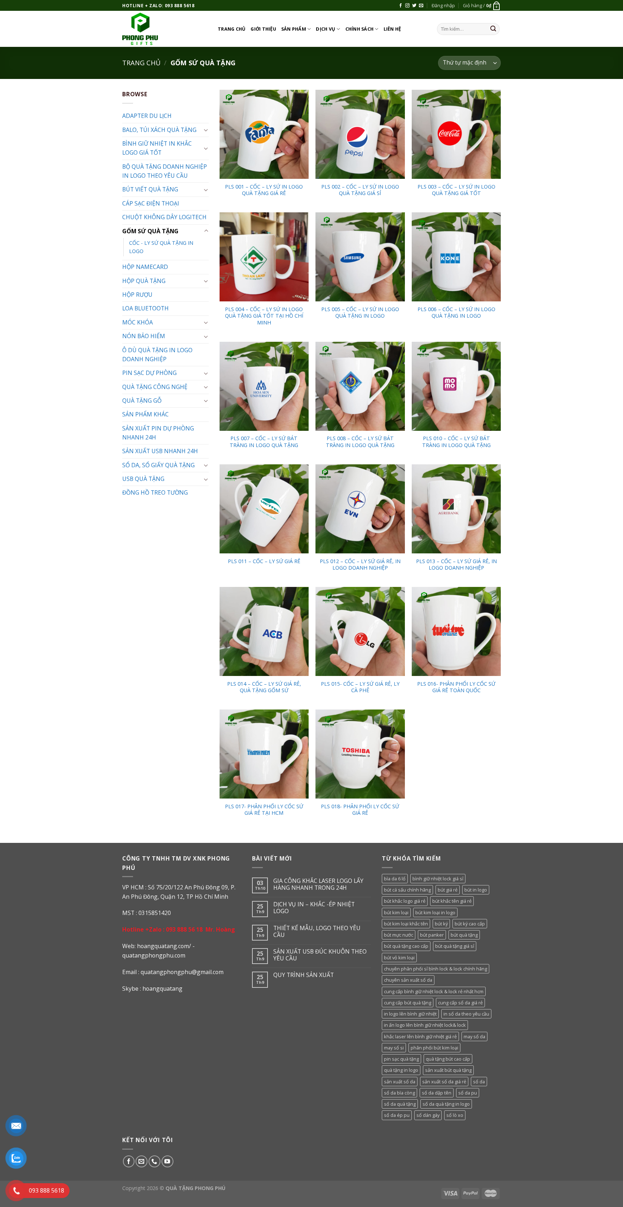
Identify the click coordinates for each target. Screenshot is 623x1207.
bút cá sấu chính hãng (407, 890)
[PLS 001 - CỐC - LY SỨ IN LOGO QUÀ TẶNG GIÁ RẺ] (264, 134)
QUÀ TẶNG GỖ (142, 400)
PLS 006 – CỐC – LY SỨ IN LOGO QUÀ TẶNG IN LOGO (456, 312)
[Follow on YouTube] (167, 1161)
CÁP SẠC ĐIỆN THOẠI (150, 203)
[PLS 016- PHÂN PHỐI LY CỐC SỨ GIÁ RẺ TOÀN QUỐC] (456, 631)
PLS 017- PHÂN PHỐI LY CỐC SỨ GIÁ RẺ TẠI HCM (264, 810)
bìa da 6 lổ (395, 878)
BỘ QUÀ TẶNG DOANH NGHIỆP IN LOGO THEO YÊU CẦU (164, 171)
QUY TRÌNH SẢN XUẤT (303, 975)
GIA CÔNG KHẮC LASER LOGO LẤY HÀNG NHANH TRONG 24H (318, 884)
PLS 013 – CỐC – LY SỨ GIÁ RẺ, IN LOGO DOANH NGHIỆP (456, 564)
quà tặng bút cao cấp (448, 1059)
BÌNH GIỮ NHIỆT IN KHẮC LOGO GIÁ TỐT (157, 148)
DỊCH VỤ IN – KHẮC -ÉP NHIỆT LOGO (314, 908)
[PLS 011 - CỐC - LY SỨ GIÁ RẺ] (264, 508)
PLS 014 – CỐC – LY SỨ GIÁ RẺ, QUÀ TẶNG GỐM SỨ (264, 687)
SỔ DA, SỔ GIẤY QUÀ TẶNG (158, 465)
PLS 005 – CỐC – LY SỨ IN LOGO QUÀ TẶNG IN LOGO (360, 312)
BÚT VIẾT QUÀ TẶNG (150, 189)
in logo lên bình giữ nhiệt (410, 1014)
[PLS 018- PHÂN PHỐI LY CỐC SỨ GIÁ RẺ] (360, 754)
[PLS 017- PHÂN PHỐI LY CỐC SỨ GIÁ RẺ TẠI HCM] (264, 754)
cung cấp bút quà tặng (407, 1002)
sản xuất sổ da (399, 1081)
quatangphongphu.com (153, 955)
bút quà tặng (464, 935)
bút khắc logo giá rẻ (404, 901)
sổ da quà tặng (400, 1104)
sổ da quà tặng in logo (446, 1104)
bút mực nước (398, 935)
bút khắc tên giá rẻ (452, 901)
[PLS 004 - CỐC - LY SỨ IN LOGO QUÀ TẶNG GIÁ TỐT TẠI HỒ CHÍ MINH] (264, 256)
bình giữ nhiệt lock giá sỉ (437, 878)
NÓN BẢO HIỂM (143, 336)
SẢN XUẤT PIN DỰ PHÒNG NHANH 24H (158, 432)
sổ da (479, 1081)
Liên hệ (392, 29)
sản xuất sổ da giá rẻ (444, 1081)
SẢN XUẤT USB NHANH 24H (160, 451)
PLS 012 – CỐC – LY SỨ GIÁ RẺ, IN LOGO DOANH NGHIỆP (360, 564)
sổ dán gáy (427, 1115)
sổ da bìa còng (399, 1092)
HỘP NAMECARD (145, 267)
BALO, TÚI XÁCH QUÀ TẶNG (159, 130)
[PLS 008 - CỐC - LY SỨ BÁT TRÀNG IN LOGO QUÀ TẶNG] (360, 386)
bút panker (432, 935)
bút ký (441, 923)
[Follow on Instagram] (407, 5)
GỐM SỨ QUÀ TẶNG (150, 231)
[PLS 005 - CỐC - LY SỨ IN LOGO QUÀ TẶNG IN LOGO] (360, 256)
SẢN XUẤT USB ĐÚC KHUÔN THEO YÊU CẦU (320, 955)
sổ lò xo (454, 1115)
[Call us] (154, 1161)
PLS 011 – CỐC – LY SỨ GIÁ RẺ (264, 561)
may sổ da (474, 1036)
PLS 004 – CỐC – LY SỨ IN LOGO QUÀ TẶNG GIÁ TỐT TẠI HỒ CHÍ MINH (264, 316)
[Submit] (493, 29)
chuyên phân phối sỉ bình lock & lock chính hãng (435, 968)
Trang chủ (232, 29)
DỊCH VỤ (325, 29)
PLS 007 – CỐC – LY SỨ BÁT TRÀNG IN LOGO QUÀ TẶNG (264, 441)
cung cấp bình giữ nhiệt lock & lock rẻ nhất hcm (433, 991)
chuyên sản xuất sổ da (408, 980)
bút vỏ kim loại (399, 957)
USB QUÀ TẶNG (143, 479)
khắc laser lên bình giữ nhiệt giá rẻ (420, 1036)
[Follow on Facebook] (400, 5)
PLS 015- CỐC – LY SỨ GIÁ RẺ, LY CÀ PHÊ (360, 687)
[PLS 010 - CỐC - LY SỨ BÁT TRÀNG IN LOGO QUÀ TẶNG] (456, 386)
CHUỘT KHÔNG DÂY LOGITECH (164, 217)
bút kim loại (396, 912)
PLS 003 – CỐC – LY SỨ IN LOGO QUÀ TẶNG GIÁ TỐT (456, 190)
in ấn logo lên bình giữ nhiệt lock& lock (425, 1025)
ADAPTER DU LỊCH (147, 116)
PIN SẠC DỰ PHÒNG (149, 373)
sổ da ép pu (397, 1115)
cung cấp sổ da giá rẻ (460, 1002)
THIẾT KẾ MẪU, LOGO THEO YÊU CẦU (317, 931)
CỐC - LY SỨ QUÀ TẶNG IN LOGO (161, 247)
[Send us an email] (421, 5)
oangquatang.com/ (166, 946)
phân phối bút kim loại (434, 1047)
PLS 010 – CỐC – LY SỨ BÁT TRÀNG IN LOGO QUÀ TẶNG (456, 441)
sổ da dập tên (436, 1092)
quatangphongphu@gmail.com (182, 972)
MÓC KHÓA (137, 322)
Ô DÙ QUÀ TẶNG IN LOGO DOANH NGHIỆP (157, 354)
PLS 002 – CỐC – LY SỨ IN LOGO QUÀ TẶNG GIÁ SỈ (360, 190)
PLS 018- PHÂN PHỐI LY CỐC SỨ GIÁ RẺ (360, 810)
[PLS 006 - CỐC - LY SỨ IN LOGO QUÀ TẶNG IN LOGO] (456, 256)
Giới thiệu (263, 29)
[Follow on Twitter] (414, 5)
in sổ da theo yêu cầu (466, 1014)
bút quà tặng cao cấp (406, 946)
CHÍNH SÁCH (359, 29)
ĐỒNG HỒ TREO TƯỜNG (155, 492)
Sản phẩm (293, 29)
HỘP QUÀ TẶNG (143, 281)
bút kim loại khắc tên (406, 923)
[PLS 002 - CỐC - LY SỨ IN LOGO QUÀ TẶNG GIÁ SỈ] (360, 134)
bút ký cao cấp (470, 923)
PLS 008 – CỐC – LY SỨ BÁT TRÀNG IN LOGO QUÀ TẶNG (360, 441)
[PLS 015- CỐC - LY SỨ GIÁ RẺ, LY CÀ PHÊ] (360, 631)
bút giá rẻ (448, 890)
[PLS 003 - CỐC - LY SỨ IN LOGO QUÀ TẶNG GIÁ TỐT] (456, 134)
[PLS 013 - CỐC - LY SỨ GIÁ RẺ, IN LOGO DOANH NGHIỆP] (456, 508)
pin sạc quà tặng (401, 1059)
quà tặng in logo (401, 1070)
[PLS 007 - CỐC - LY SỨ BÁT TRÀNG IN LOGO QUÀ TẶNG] (264, 386)
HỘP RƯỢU (137, 295)
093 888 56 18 (184, 929)
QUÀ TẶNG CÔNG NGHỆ (154, 387)
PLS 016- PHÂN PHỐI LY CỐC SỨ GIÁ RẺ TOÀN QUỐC (456, 687)
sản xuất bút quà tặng (448, 1070)
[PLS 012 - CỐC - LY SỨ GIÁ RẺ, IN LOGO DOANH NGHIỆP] (360, 508)
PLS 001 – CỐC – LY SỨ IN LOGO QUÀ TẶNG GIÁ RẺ (264, 190)
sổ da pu (467, 1092)
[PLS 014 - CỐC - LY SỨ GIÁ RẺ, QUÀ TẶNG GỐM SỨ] (264, 631)
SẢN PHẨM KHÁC (145, 414)
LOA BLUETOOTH (145, 308)
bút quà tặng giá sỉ (454, 946)
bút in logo (475, 890)
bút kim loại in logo (435, 912)
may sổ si (394, 1047)
